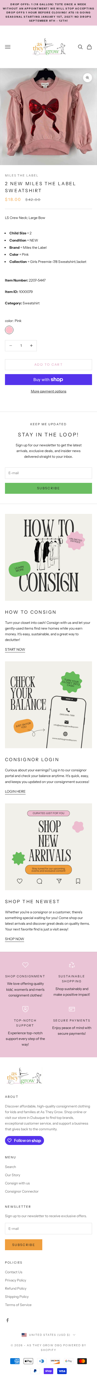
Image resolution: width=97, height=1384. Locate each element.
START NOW (15, 649)
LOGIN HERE (15, 791)
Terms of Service (18, 1305)
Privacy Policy (15, 1280)
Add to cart (48, 364)
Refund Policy (15, 1288)
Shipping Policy (17, 1296)
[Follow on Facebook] (7, 1320)
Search (10, 1167)
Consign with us (17, 1183)
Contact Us (13, 1272)
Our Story (12, 1175)
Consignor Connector (22, 1191)
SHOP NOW (14, 939)
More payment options (48, 391)
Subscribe (48, 488)
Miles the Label (22, 175)
